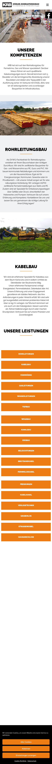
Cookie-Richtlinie (20, 761)
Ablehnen (26, 748)
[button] (2, 21)
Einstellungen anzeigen (26, 755)
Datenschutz (32, 761)
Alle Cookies (26, 742)
